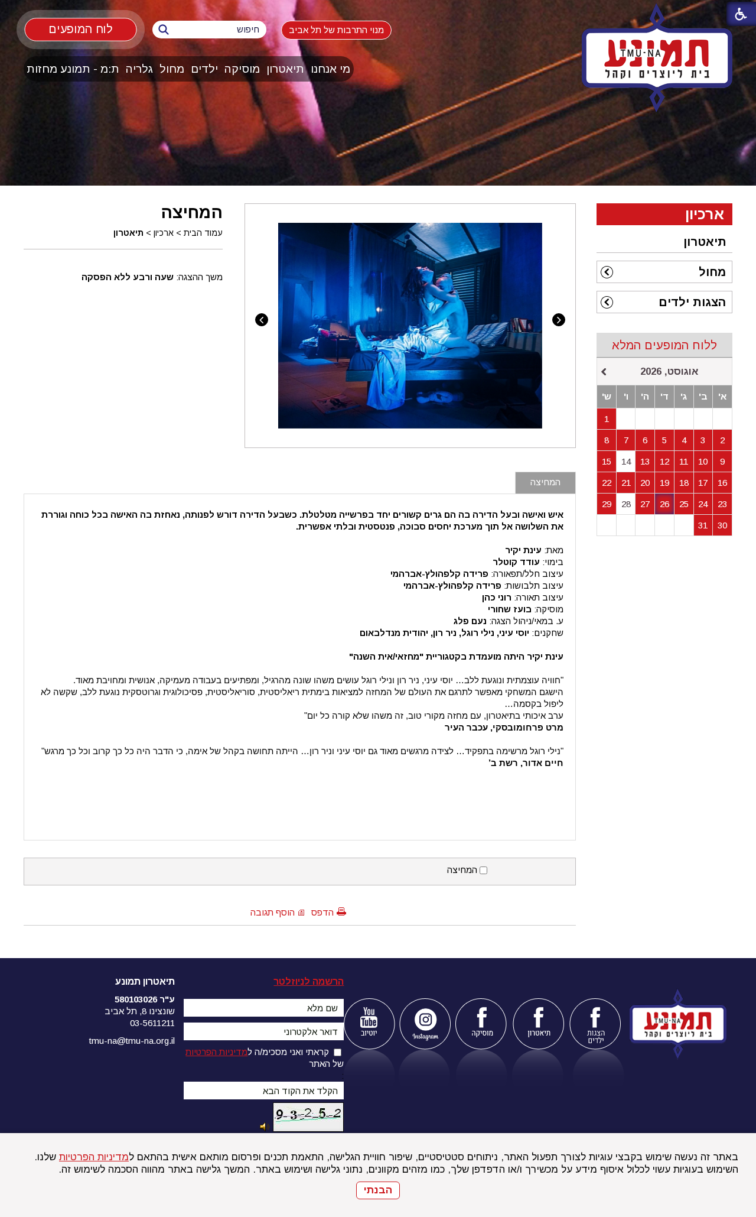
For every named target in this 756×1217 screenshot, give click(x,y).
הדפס (322, 912)
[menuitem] (331, 69)
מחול (171, 69)
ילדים (204, 69)
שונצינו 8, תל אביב (140, 1011)
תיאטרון (285, 69)
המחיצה (192, 212)
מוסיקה (242, 69)
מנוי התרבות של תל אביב (336, 30)
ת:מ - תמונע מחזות (73, 69)
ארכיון (164, 233)
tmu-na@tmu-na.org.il (132, 1041)
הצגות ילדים (692, 302)
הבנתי (378, 1190)
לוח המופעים (80, 28)
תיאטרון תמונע (145, 981)
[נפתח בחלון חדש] (369, 1024)
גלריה (139, 69)
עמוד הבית (203, 233)
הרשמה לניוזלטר (308, 981)
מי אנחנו (330, 69)
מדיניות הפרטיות (94, 1157)
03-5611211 (152, 1023)
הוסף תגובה (272, 912)
